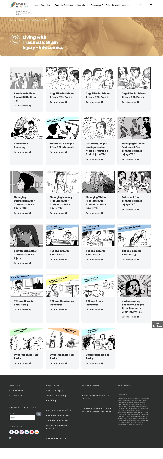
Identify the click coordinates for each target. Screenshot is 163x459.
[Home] (19, 5)
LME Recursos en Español (58, 415)
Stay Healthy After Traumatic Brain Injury (25, 255)
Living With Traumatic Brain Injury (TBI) (32, 20)
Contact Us (15, 395)
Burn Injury (81, 5)
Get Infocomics (21, 106)
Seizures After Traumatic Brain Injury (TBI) (132, 201)
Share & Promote (56, 438)
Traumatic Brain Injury (64, 5)
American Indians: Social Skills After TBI (25, 97)
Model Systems (90, 385)
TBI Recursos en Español (58, 420)
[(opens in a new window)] (31, 431)
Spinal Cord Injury (42, 5)
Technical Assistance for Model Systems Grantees (97, 410)
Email (12, 413)
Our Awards (16, 390)
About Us (14, 385)
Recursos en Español (100, 5)
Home (12, 20)
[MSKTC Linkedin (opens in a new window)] (27, 431)
